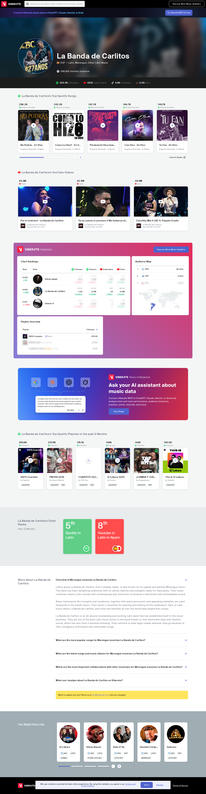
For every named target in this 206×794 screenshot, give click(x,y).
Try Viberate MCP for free (178, 12)
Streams (92, 269)
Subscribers (108, 269)
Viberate (11, 4)
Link (46, 336)
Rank (25, 269)
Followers (78, 269)
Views (122, 269)
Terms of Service (180, 785)
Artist (35, 269)
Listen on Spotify (175, 157)
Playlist (26, 329)
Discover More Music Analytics (187, 4)
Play (33, 125)
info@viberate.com (100, 695)
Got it (146, 785)
